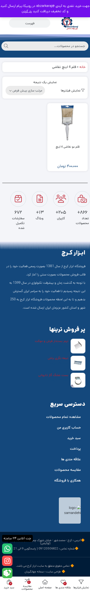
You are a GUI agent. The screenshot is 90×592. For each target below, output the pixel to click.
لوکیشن (45, 543)
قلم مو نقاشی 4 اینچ (67, 147)
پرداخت (75, 448)
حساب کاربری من (69, 427)
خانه (82, 66)
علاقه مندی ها (71, 459)
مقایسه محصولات (67, 469)
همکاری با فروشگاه (67, 480)
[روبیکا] (7, 573)
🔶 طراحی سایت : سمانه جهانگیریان (45, 571)
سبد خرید (74, 438)
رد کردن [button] (27, 11)
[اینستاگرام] (7, 561)
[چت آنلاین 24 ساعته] (7, 548)
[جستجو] (6, 46)
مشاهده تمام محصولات (63, 416)
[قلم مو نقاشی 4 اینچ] (67, 123)
